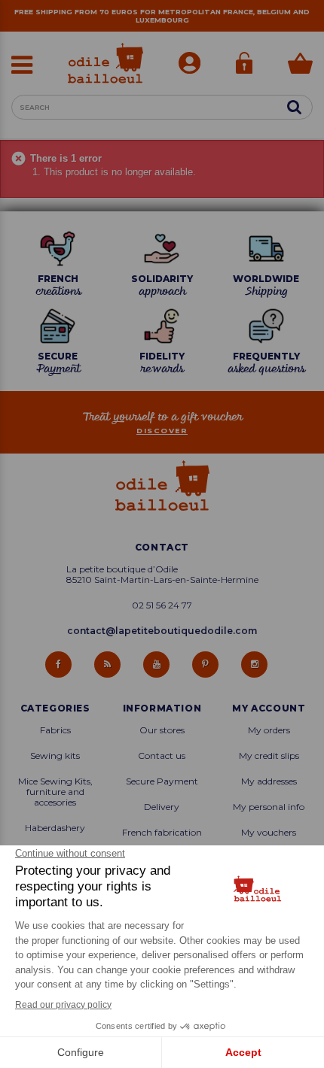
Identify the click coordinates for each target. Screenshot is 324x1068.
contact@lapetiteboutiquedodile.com (162, 630)
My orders (269, 730)
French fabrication (162, 832)
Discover (162, 430)
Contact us (161, 756)
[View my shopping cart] (300, 65)
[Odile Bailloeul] (105, 63)
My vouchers (268, 832)
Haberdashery (55, 828)
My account (268, 708)
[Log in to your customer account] (189, 64)
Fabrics (55, 730)
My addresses (269, 781)
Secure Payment (162, 781)
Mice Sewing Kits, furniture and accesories (55, 792)
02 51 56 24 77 (162, 605)
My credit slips (269, 756)
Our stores (162, 730)
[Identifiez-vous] (244, 64)
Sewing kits (55, 756)
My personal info (268, 807)
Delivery (161, 807)
